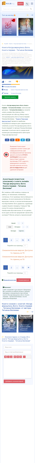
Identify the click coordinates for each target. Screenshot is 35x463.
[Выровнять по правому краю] (20, 357)
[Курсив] (8, 357)
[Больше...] (24, 357)
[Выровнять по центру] (18, 357)
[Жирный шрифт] (5, 357)
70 (23, 240)
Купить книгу (10, 97)
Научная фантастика (17, 57)
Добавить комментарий (14, 381)
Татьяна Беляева (10, 86)
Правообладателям (10, 280)
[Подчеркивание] (11, 357)
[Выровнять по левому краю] (15, 357)
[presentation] (28, 15)
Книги (8, 57)
